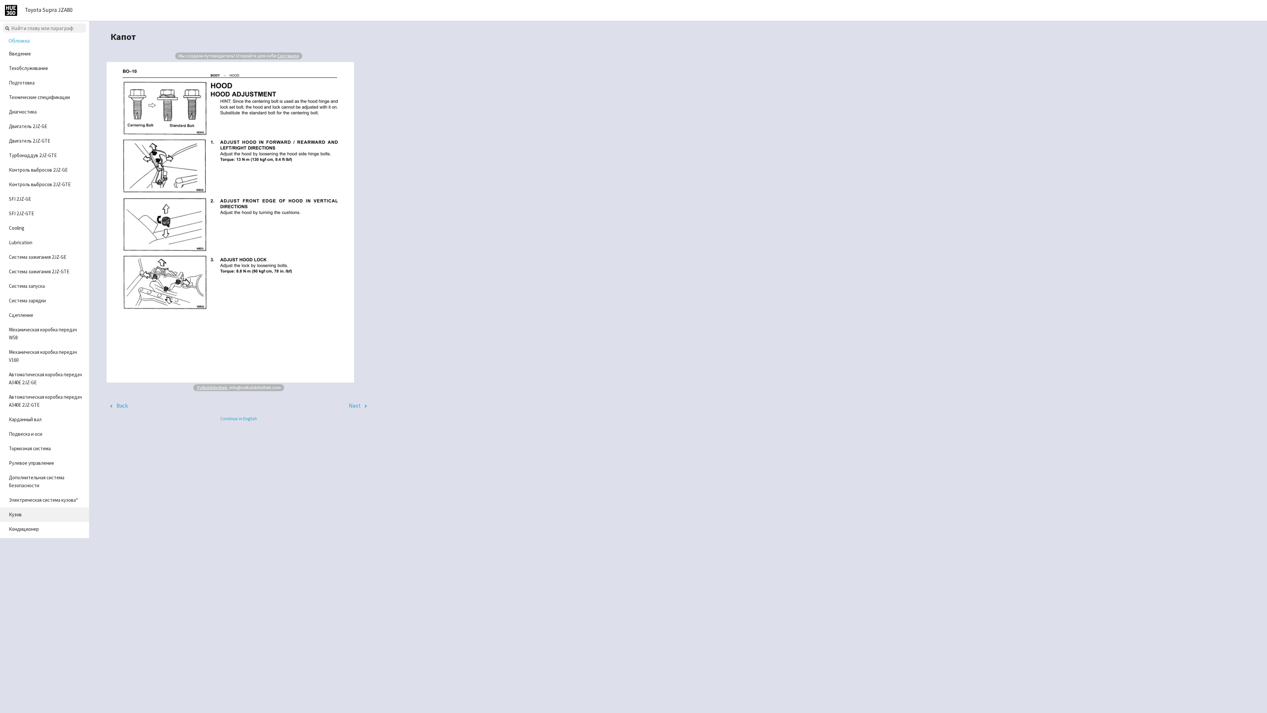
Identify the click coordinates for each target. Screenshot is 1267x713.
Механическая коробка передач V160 (43, 356)
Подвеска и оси (25, 434)
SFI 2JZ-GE (20, 199)
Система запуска (27, 286)
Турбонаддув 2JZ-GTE (33, 155)
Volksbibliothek (212, 387)
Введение (20, 54)
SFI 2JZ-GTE (21, 213)
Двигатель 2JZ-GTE (29, 141)
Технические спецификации (39, 97)
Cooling (16, 228)
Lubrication (20, 242)
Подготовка (22, 83)
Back (122, 405)
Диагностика (23, 112)
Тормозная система (30, 448)
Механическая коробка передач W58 (43, 333)
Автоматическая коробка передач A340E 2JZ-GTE (45, 401)
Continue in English (238, 419)
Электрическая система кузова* (43, 500)
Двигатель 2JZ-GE (28, 126)
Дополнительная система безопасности (36, 481)
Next (355, 405)
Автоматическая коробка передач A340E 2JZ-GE (45, 378)
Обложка (19, 40)
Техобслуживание (28, 68)
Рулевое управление (31, 463)
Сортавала (288, 56)
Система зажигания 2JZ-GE (37, 257)
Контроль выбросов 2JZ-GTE (40, 184)
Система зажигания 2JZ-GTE (39, 271)
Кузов (15, 514)
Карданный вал (25, 419)
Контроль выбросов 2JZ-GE (38, 170)
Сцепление (21, 315)
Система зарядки (27, 300)
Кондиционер (24, 529)
